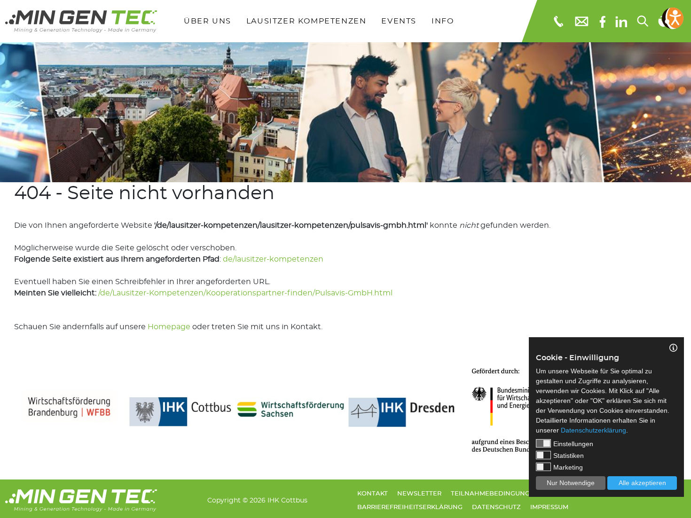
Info (443, 21)
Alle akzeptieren (642, 483)
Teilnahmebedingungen (495, 494)
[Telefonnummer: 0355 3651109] (557, 21)
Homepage (169, 327)
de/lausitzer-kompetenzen (273, 259)
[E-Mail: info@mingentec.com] (582, 21)
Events (398, 21)
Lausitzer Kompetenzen (306, 21)
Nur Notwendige (571, 483)
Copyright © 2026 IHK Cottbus (257, 500)
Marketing (568, 467)
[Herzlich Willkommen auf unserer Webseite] (81, 21)
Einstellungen (573, 444)
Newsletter (419, 494)
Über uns (207, 21)
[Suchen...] (643, 21)
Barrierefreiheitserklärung (410, 507)
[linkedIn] (622, 21)
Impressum (549, 507)
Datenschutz (496, 507)
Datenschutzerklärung (593, 430)
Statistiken (568, 455)
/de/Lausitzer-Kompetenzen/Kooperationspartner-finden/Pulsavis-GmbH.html (245, 293)
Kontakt (372, 494)
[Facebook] (603, 21)
